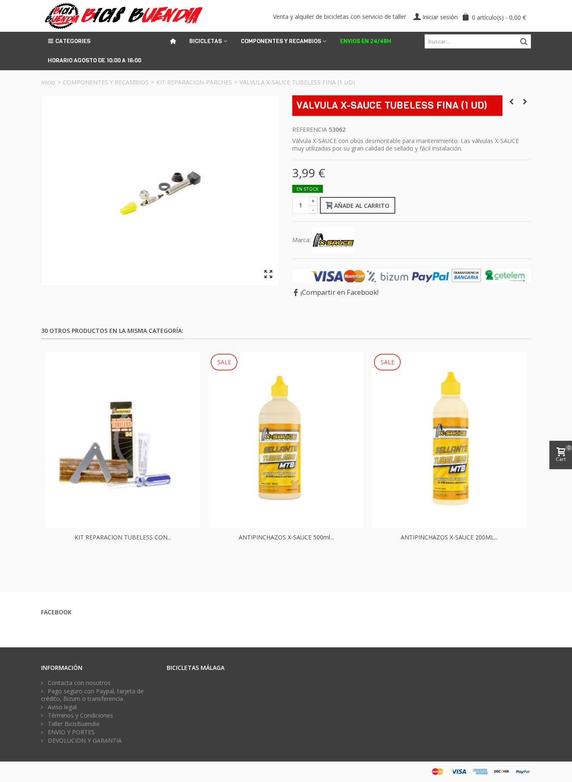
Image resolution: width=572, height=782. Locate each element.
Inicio (48, 82)
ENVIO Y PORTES (70, 732)
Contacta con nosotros (78, 683)
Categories (72, 41)
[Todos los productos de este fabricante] (333, 240)
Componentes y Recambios (281, 41)
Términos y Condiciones (79, 715)
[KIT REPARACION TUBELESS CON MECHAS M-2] (122, 440)
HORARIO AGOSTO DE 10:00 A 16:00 (94, 60)
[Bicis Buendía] (122, 15)
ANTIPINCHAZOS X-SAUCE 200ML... (449, 537)
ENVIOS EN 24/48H (365, 41)
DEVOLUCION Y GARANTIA (84, 740)
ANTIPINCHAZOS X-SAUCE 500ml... (286, 537)
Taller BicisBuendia (72, 724)
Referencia (309, 129)
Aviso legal (61, 707)
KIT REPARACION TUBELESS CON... (123, 537)
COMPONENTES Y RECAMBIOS (106, 82)
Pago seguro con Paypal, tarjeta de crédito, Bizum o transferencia (92, 695)
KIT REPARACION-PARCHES (194, 82)
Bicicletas (205, 41)
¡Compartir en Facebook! (340, 292)
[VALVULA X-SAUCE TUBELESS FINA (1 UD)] (160, 191)
